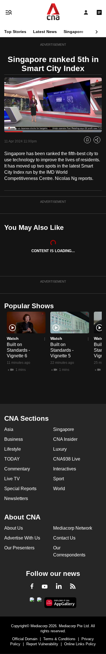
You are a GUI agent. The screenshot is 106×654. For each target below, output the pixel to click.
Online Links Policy (80, 644)
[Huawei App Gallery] (60, 602)
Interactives (64, 468)
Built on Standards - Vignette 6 (18, 350)
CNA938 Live (66, 459)
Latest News (45, 31)
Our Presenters (19, 547)
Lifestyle (12, 449)
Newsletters (16, 498)
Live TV (12, 478)
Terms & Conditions (59, 639)
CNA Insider (65, 439)
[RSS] (72, 587)
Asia (8, 429)
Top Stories (15, 31)
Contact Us (64, 538)
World (59, 488)
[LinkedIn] (59, 587)
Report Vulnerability (42, 644)
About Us (13, 528)
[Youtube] (44, 587)
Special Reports (20, 488)
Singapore (73, 31)
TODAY (12, 459)
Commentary (17, 468)
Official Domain (24, 639)
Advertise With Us (22, 538)
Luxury (60, 449)
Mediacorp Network (72, 528)
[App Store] (39, 601)
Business (13, 439)
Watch (13, 338)
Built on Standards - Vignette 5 (61, 350)
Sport (58, 478)
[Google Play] (32, 601)
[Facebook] (32, 587)
